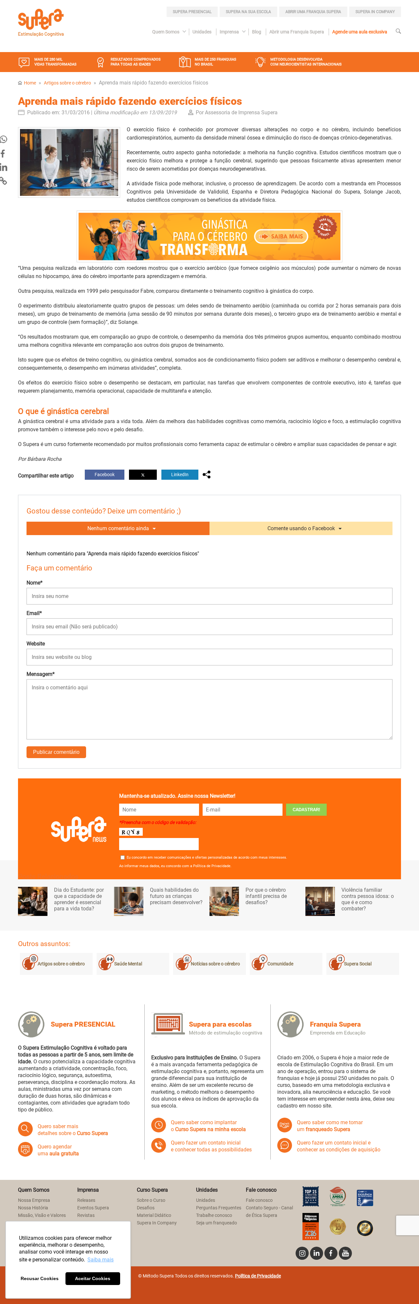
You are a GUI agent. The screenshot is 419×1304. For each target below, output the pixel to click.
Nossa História (33, 1208)
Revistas (86, 1215)
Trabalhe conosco (214, 1215)
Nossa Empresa (34, 1200)
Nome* (35, 583)
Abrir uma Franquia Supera (313, 11)
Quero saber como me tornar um (330, 1125)
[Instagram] (302, 1253)
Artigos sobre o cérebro (67, 82)
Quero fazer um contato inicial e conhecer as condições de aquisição (338, 1146)
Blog (256, 32)
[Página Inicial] (41, 23)
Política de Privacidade (258, 1276)
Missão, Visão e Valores (42, 1215)
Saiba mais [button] (100, 1260)
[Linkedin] (316, 1253)
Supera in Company (375, 11)
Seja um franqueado (216, 1223)
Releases (86, 1200)
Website (36, 644)
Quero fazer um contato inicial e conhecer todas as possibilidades (211, 1146)
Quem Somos (165, 32)
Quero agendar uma (58, 1150)
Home (30, 82)
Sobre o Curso (151, 1200)
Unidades (201, 32)
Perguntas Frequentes (218, 1208)
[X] (143, 475)
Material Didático (154, 1215)
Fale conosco (259, 1200)
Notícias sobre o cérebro (215, 964)
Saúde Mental (128, 964)
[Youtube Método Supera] (345, 1253)
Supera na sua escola (248, 11)
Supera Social (358, 964)
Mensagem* (41, 674)
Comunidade (280, 964)
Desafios (146, 1208)
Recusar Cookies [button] (40, 1278)
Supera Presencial (192, 11)
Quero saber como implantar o (208, 1125)
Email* (34, 613)
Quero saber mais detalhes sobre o (73, 1129)
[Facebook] (330, 1253)
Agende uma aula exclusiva (359, 32)
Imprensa (229, 32)
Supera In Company (157, 1223)
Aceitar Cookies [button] (92, 1278)
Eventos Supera (93, 1208)
